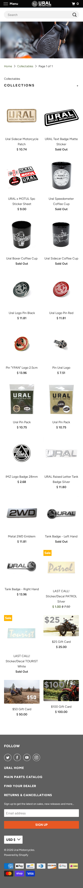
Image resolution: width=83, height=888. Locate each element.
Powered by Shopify (16, 855)
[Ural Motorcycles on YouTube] (27, 757)
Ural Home (14, 768)
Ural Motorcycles (24, 850)
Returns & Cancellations (28, 795)
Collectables (25, 66)
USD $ (10, 840)
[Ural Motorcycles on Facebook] (18, 757)
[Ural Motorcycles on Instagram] (37, 757)
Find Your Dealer (20, 786)
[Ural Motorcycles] (41, 4)
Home (8, 66)
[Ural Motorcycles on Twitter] (8, 757)
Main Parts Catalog (23, 777)
